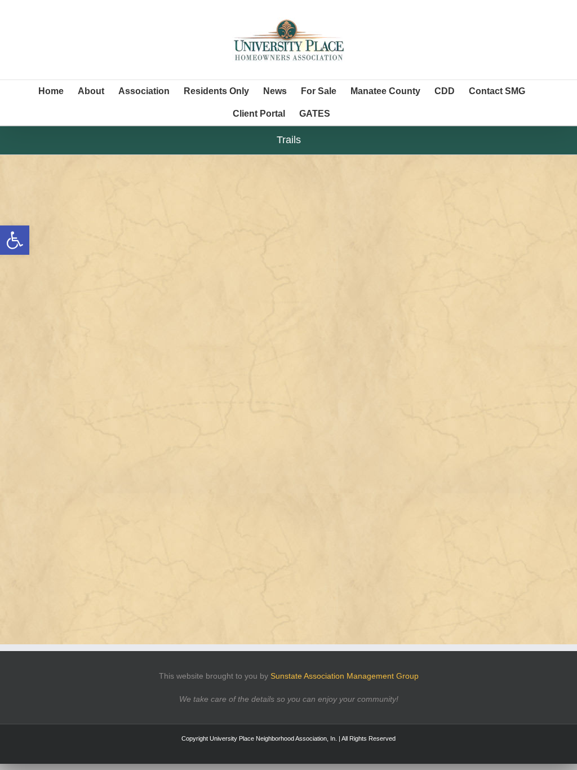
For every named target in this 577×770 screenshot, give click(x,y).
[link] (14, 240)
